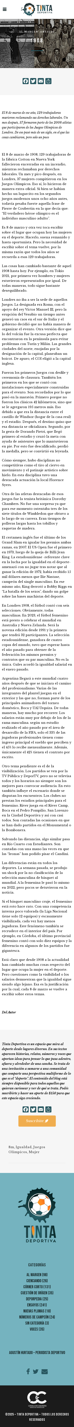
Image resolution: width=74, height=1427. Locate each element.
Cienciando (33, 1281)
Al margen (28, 32)
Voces (34, 1329)
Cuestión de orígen (34, 1293)
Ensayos (47, 32)
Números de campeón (34, 1317)
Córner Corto (33, 1287)
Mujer (34, 1152)
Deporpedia (34, 1299)
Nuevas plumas (33, 1311)
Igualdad (24, 1147)
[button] (37, 1121)
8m (11, 1147)
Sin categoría (34, 1323)
